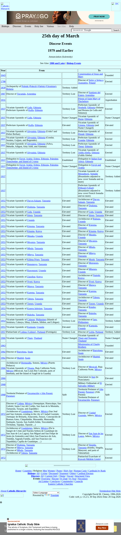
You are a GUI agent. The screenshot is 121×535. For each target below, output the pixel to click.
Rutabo (92, 307)
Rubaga (96, 219)
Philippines (41, 319)
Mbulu (30, 248)
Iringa (30, 215)
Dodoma (31, 207)
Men (45, 470)
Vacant (70, 476)
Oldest (73, 473)
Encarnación (84, 400)
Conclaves (55, 481)
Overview (45, 478)
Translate (54, 495)
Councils (79, 481)
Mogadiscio (83, 174)
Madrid (20, 358)
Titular (62, 476)
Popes (59, 470)
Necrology (83, 478)
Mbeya (30, 254)
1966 (3, 368)
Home (18, 470)
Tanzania (46, 200)
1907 (3, 94)
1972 (3, 414)
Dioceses (17, 26)
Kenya (39, 231)
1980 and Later (57, 63)
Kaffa (31, 110)
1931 (3, 100)
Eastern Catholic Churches (60, 484)
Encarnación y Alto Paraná (39, 393)
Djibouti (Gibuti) (86, 188)
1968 (3, 384)
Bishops (5, 26)
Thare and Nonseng (87, 338)
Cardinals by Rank (97, 470)
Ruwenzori (32, 270)
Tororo (30, 303)
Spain (30, 352)
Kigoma (31, 226)
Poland (92, 83)
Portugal (41, 332)
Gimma (81, 125)
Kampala (31, 327)
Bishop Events (74, 63)
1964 (3, 352)
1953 (3, 200)
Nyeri (29, 281)
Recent (55, 478)
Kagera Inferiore (34, 308)
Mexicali (93, 367)
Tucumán (21, 94)
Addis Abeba (84, 152)
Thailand (38, 338)
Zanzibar (31, 276)
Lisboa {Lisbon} (28, 332)
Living (44, 473)
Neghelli (82, 107)
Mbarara (93, 269)
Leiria (91, 332)
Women (51, 470)
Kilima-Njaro (33, 259)
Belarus (9, 89)
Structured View (82, 476)
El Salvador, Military (90, 384)
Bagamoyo (32, 264)
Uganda (36, 212)
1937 (3, 109)
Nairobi (96, 275)
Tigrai (81, 146)
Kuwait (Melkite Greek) (89, 459)
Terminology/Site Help (110, 491)
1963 (3, 345)
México (44, 363)
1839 (3, 87)
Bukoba (31, 314)
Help (71, 26)
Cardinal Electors (85, 473)
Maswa (30, 286)
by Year (72, 478)
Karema (31, 292)
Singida (92, 445)
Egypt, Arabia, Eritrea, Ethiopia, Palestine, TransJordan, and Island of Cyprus (32, 160)
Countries (27, 470)
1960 (3, 338)
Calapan (31, 319)
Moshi (92, 259)
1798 (3, 81)
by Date (64, 478)
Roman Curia (80, 470)
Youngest (63, 473)
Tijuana (30, 368)
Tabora (30, 299)
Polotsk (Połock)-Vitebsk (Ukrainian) (39, 86)
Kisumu (31, 231)
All (37, 473)
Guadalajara (26, 411)
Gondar (81, 140)
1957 (3, 332)
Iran (93, 377)
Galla (29, 107)
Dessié (81, 134)
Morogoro (93, 263)
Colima (20, 403)
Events (28, 26)
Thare (30, 338)
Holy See (39, 26)
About (13, 491)
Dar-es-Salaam (34, 200)
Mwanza (31, 242)
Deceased (53, 473)
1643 (3, 75)
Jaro (95, 319)
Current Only (51, 476)
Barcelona (21, 352)
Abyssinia (31, 131)
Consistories (67, 481)
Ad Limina (43, 481)
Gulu (29, 212)
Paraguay (10, 396)
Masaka (30, 236)
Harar (80, 119)
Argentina (31, 94)
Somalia (94, 174)
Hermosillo (26, 363)
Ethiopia (37, 107)
